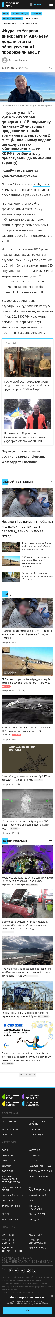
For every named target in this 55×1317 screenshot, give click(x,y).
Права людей (32, 19)
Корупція (34, 1150)
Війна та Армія (38, 1214)
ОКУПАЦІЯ (37, 14)
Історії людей (37, 1195)
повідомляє (41, 184)
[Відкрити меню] (52, 4)
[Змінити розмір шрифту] (50, 67)
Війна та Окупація (28, 24)
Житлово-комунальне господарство (11, 1179)
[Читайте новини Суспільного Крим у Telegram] (22, 1270)
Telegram (37, 456)
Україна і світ (10, 1129)
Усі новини (9, 1121)
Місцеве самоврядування (40, 1189)
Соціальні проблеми (35, 1207)
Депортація (36, 1134)
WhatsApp (9, 462)
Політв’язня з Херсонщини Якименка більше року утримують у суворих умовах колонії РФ (26, 437)
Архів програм (38, 1248)
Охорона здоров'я (40, 1171)
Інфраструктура (38, 1176)
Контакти (8, 1234)
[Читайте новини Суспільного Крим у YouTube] (16, 1270)
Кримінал (8, 1155)
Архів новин (36, 1234)
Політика (7, 1200)
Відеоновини (10, 1219)
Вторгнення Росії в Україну (41, 1123)
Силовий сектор (12, 1195)
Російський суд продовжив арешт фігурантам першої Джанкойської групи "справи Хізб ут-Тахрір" (26, 385)
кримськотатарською (19, 176)
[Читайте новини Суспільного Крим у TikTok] (34, 1270)
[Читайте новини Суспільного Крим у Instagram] (10, 1270)
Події (5, 1150)
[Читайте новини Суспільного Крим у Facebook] (4, 1270)
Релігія (33, 1200)
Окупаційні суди (20, 14)
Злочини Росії (9, 24)
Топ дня (34, 1219)
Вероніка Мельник (19, 60)
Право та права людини (11, 1189)
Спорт (5, 1214)
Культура (7, 1134)
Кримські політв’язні (12, 19)
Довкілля (7, 1171)
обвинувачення (16, 148)
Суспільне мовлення (8, 1241)
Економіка (8, 1160)
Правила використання (38, 1241)
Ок (27, 1310)
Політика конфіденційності (13, 1249)
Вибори (6, 1165)
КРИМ (5, 14)
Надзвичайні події (41, 1165)
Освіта (33, 1160)
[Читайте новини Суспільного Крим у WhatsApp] (28, 1270)
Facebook (29, 462)
